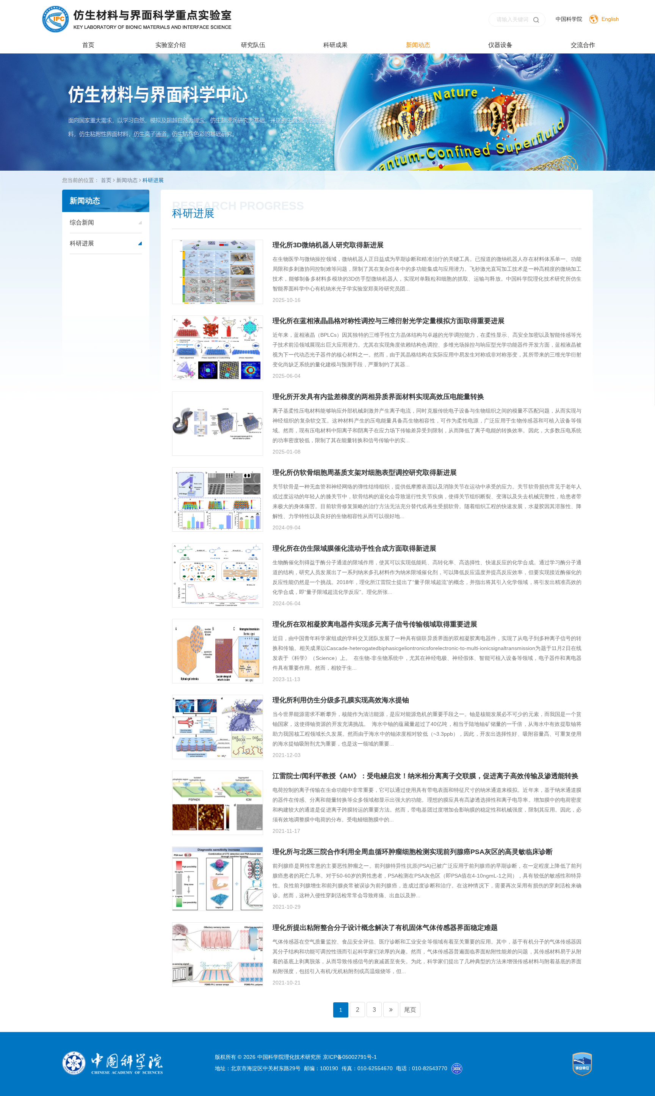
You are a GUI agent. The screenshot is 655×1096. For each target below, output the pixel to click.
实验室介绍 (170, 45)
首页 (88, 45)
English (610, 19)
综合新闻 (82, 222)
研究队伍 (253, 45)
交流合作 (583, 45)
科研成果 (335, 45)
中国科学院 (569, 19)
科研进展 (153, 180)
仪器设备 (500, 45)
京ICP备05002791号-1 (350, 1057)
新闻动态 (418, 45)
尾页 (410, 1009)
